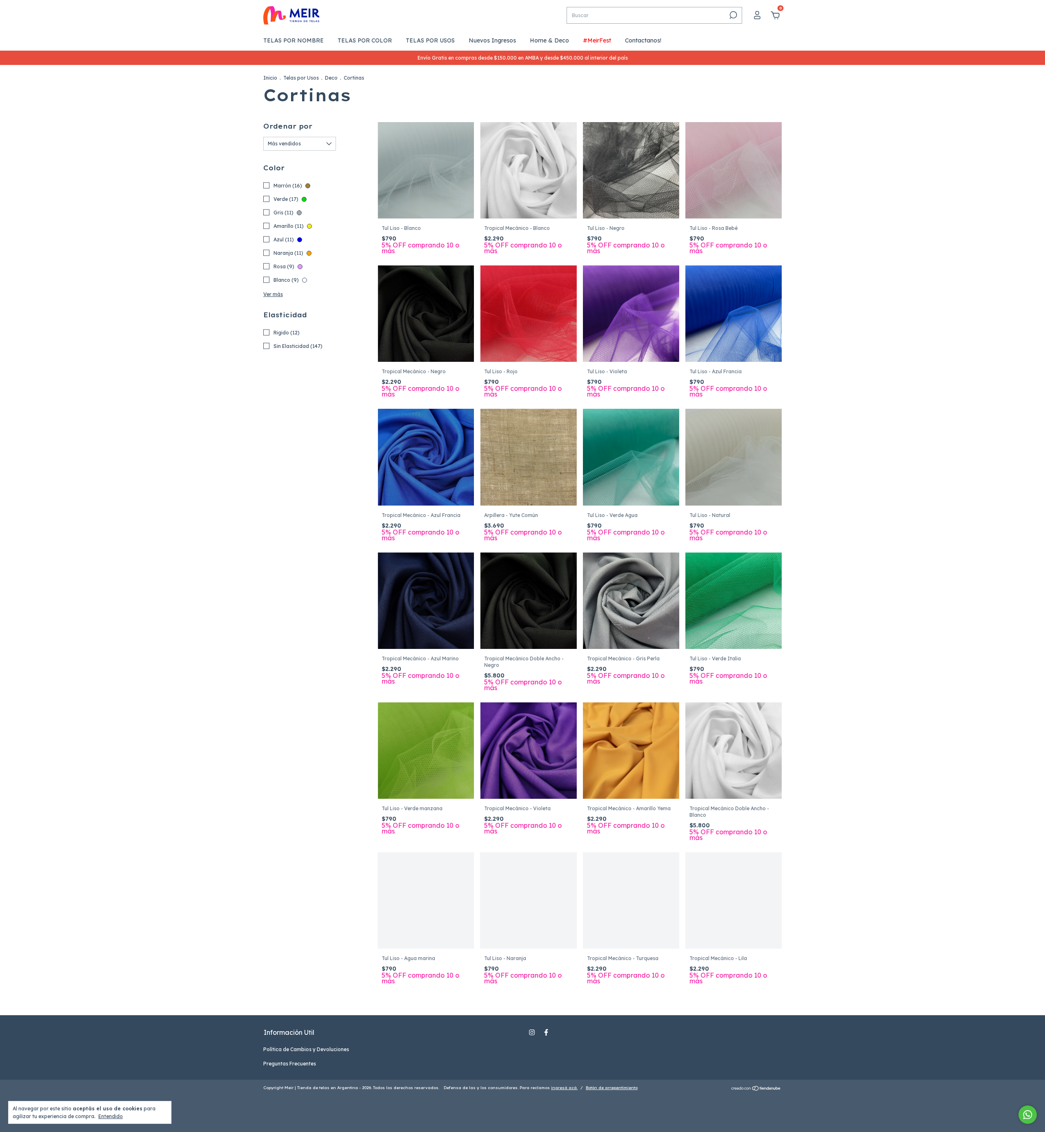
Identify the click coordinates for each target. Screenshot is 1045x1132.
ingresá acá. (564, 1087)
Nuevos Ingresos (492, 40)
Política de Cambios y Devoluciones (306, 1049)
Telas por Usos (301, 78)
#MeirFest (597, 40)
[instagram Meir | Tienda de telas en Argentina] (532, 1032)
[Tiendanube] (756, 1088)
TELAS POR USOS (430, 40)
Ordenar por (287, 126)
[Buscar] (732, 15)
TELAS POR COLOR (365, 40)
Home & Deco (549, 40)
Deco (331, 78)
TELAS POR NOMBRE (293, 40)
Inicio (270, 78)
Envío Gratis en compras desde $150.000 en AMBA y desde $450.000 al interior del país (523, 58)
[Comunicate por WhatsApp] (1027, 1114)
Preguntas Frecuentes (289, 1064)
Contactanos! (643, 40)
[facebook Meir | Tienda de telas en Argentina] (546, 1032)
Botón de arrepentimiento (612, 1087)
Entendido (110, 1116)
